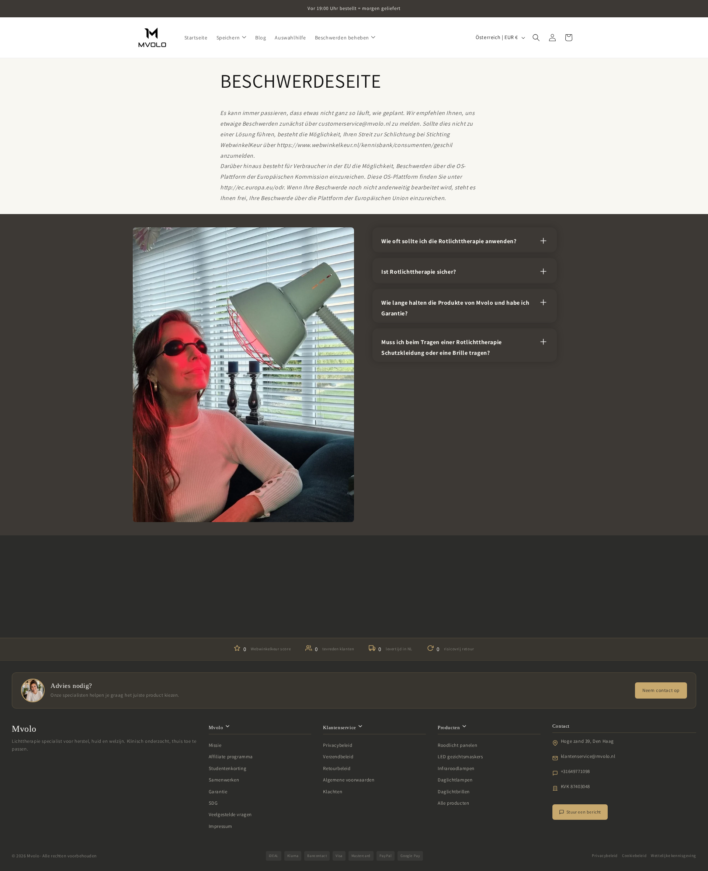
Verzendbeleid (338, 756)
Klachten (332, 791)
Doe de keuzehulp (354, 615)
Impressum (220, 826)
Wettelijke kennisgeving (673, 855)
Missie (215, 745)
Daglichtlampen (455, 780)
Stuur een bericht (583, 812)
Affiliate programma (231, 756)
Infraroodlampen (456, 768)
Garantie (218, 791)
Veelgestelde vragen (230, 814)
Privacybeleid (337, 745)
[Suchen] (536, 37)
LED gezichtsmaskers (460, 756)
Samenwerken (224, 780)
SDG (213, 803)
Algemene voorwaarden (348, 780)
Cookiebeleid (634, 855)
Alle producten (453, 803)
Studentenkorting (228, 768)
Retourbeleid (336, 768)
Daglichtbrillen (454, 791)
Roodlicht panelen (457, 745)
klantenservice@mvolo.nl (588, 756)
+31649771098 (575, 771)
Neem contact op (661, 690)
